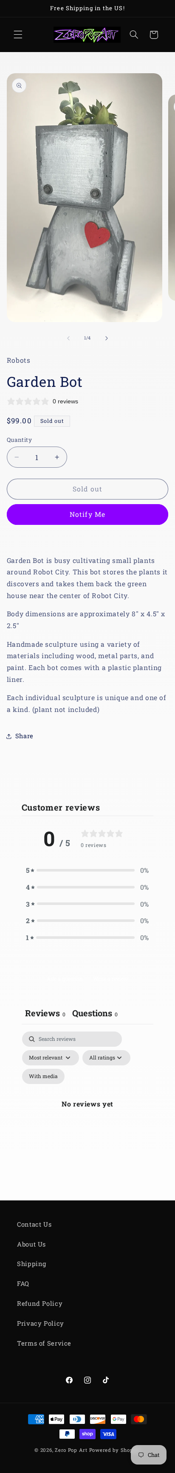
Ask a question (65, 978)
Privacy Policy (40, 1323)
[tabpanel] (88, 1113)
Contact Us (34, 1224)
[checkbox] (43, 1076)
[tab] (95, 1014)
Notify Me (87, 514)
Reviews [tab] (45, 1012)
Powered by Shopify (115, 1450)
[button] (18, 34)
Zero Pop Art (71, 1450)
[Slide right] (106, 338)
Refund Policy (39, 1303)
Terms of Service (44, 1343)
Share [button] (24, 736)
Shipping (31, 1264)
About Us (31, 1244)
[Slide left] (68, 338)
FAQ (23, 1284)
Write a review (110, 978)
